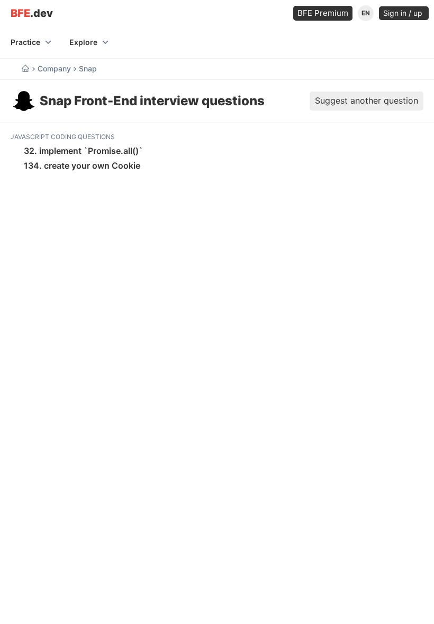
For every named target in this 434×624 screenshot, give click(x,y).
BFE (32, 13)
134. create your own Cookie (82, 165)
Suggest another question (366, 100)
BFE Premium (322, 13)
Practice (25, 42)
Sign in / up (403, 12)
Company (54, 69)
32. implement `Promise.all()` (83, 150)
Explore (83, 42)
